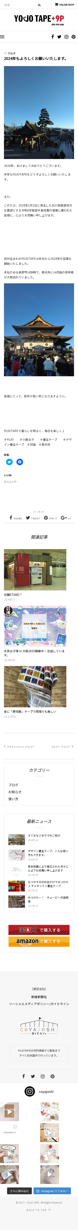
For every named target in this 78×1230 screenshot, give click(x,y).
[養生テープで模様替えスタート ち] (9, 1174)
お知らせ (15, 791)
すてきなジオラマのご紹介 (44, 835)
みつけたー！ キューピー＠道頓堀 (48, 899)
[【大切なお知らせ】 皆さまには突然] (9, 1132)
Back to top (37, 1210)
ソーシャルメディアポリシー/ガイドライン (39, 1004)
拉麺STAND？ (13, 594)
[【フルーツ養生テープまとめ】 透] (49, 1111)
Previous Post (20, 746)
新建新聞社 (39, 997)
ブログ (12, 53)
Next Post (62, 746)
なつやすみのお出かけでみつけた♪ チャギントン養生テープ (48, 884)
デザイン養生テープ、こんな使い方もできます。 (48, 853)
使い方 (13, 798)
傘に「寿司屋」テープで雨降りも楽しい (30, 711)
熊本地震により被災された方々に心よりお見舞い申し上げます (48, 868)
